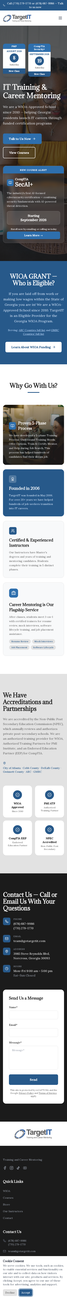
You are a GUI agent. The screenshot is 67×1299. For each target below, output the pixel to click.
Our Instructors (13, 1211)
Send (33, 1080)
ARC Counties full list (32, 330)
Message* (15, 1042)
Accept (25, 1292)
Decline (10, 1292)
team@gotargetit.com (29, 941)
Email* (13, 1025)
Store (6, 1204)
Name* (13, 1007)
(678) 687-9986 (23, 924)
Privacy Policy (26, 1093)
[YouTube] (25, 1168)
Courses (8, 1197)
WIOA (6, 1191)
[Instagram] (11, 1168)
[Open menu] (60, 18)
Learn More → (33, 235)
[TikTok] (18, 1168)
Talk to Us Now (20, 139)
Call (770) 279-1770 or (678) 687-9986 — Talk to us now (35, 5)
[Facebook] (5, 1168)
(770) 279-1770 (23, 928)
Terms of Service (48, 1093)
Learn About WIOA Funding (31, 347)
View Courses (19, 152)
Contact (8, 1218)
